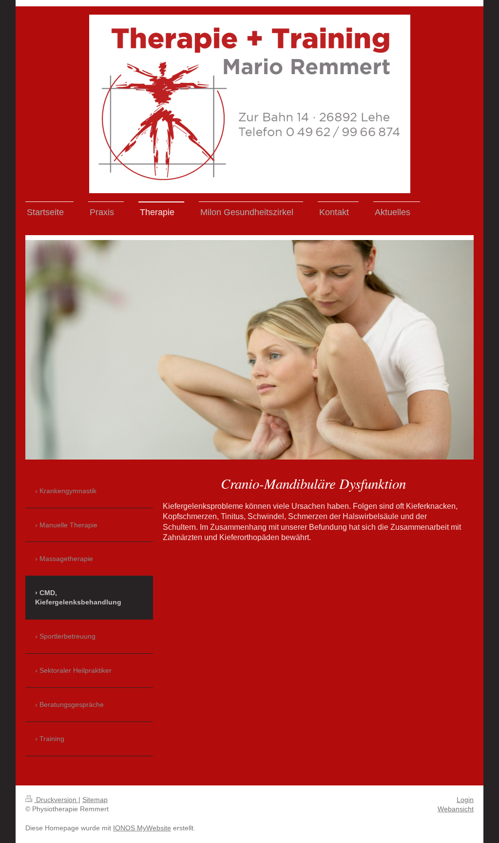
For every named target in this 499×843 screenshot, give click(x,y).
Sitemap (95, 799)
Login (465, 799)
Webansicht (456, 809)
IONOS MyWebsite (142, 828)
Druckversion (56, 799)
